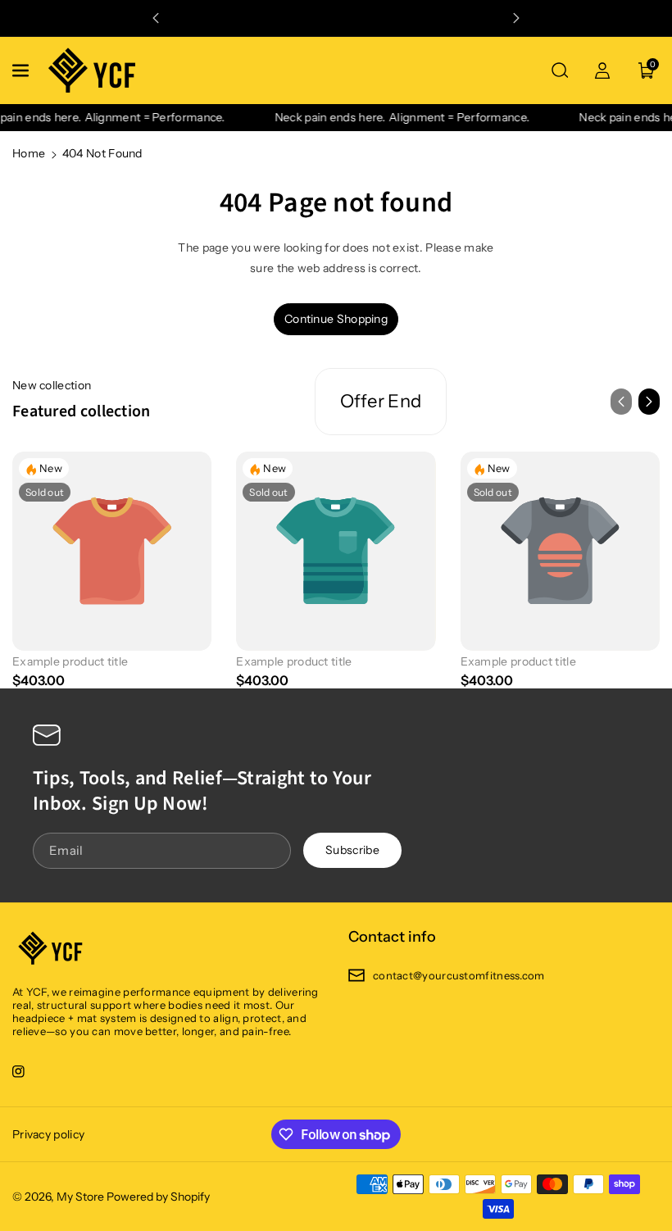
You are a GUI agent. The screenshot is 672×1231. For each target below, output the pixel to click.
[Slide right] (649, 401)
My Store (80, 1196)
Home (28, 153)
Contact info (392, 937)
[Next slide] (516, 18)
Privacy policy (48, 1134)
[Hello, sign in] (602, 70)
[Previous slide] (155, 18)
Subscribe (352, 850)
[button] (22, 70)
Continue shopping (336, 318)
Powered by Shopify (158, 1196)
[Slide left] (621, 401)
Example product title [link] (70, 661)
